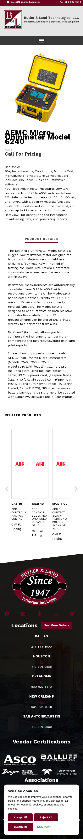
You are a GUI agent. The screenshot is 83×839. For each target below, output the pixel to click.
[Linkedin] (23, 613)
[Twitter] (72, 613)
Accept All (20, 817)
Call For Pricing (23, 154)
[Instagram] (56, 613)
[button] (41, 40)
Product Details (41, 239)
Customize (20, 826)
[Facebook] (6, 613)
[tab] (41, 238)
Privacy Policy (43, 826)
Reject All (46, 817)
